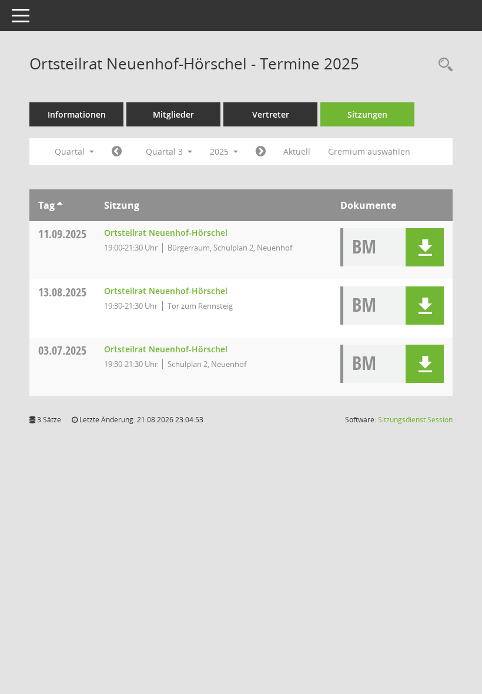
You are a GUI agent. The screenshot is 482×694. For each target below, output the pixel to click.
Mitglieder (173, 114)
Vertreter (270, 114)
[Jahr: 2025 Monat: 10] (261, 151)
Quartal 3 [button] (165, 151)
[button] (425, 247)
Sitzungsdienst (415, 420)
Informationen (77, 114)
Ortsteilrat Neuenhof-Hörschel (165, 232)
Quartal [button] (71, 151)
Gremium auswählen (369, 151)
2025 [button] (220, 151)
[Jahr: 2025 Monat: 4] (116, 151)
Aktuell (296, 151)
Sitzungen (367, 114)
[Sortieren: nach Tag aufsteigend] (59, 205)
